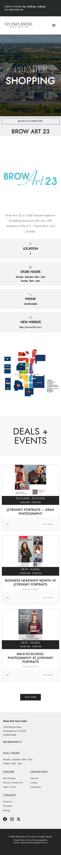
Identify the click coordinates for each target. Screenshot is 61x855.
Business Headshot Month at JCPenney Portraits (30, 582)
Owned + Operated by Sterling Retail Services (31, 842)
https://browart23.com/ (30, 327)
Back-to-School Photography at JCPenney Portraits (30, 658)
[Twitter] (18, 819)
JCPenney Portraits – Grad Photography (30, 511)
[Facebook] (5, 819)
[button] (53, 25)
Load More (30, 697)
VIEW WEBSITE (30, 322)
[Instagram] (12, 819)
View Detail (48, 524)
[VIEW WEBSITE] (30, 316)
